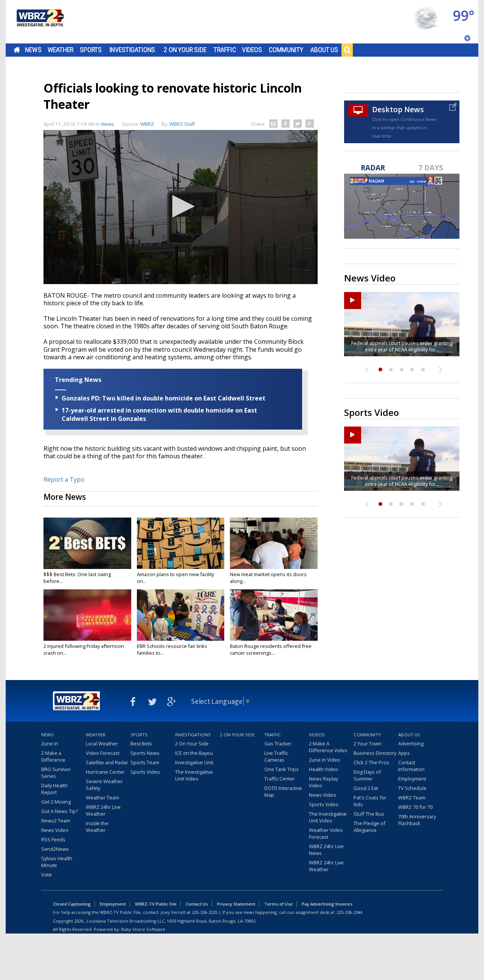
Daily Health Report (54, 789)
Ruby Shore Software (143, 929)
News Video (54, 830)
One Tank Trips (281, 769)
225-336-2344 (349, 912)
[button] (180, 206)
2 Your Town (368, 743)
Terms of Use (278, 904)
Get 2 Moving (56, 801)
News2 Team (55, 820)
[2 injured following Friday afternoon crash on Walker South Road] (87, 615)
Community (286, 50)
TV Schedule (412, 788)
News (33, 50)
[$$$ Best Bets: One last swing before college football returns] (87, 543)
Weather (60, 50)
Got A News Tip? (59, 811)
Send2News (55, 849)
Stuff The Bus (369, 813)
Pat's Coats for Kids (370, 801)
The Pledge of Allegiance (369, 826)
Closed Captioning (72, 904)
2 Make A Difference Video (328, 747)
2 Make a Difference (53, 756)
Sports (91, 50)
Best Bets (141, 743)
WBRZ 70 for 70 (415, 807)
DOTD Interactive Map (283, 791)
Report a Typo (63, 479)
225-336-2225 (204, 912)
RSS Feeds (53, 839)
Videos (252, 50)
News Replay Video (323, 782)
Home (17, 50)
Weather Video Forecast (326, 833)
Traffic (225, 50)
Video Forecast (102, 753)
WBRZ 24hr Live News (326, 849)
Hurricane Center (105, 771)
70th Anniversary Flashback (417, 820)
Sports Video (145, 771)
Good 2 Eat (366, 788)
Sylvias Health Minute (56, 862)
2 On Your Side (185, 50)
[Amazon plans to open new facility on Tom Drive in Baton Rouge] (181, 543)
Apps (404, 753)
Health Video (323, 769)
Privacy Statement (236, 904)
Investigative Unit (194, 762)
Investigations (132, 50)
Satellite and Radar (107, 762)
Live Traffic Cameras (276, 756)
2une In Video (324, 759)
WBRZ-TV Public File (156, 904)
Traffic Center (279, 778)
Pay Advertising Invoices (327, 904)
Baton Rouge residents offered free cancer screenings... (271, 649)
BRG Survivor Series (56, 772)
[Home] (39, 22)
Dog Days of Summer (367, 775)
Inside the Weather (97, 826)
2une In (49, 743)
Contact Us (197, 904)
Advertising (411, 743)
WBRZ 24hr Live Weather (103, 810)
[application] (180, 207)
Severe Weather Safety (104, 784)
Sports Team (144, 762)
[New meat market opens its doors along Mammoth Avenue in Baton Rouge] (274, 543)
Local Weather (102, 743)
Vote (46, 874)
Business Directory (375, 753)
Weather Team (102, 797)
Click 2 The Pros (371, 762)
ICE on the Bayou (194, 753)
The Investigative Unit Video (194, 775)
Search (347, 50)
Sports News (145, 753)
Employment (412, 778)
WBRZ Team (411, 797)
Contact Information (411, 766)
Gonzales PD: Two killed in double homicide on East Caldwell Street (163, 398)
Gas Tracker (278, 743)
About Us (324, 50)
